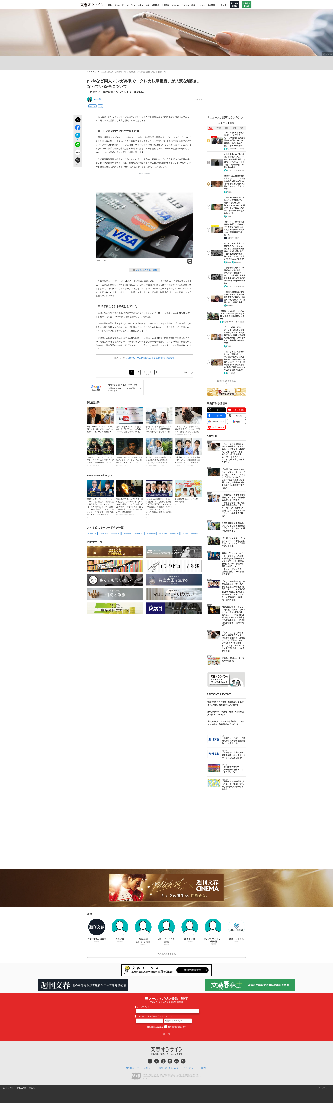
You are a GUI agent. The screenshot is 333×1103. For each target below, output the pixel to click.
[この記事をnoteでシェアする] (77, 153)
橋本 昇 (229, 262)
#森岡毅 (185, 533)
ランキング (118, 5)
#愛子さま (104, 533)
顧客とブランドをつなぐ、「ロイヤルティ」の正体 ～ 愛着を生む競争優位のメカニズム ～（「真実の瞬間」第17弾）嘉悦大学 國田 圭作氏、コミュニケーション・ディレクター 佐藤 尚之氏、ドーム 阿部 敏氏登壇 (100, 508)
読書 (193, 5)
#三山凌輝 (163, 533)
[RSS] (183, 1061)
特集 (139, 5)
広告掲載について (132, 1068)
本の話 (32, 1088)
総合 (232, 123)
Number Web (8, 1088)
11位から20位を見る (226, 381)
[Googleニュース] (170, 1061)
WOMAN (175, 5)
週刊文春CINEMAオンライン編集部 (233, 322)
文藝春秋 (165, 5)
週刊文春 (155, 5)
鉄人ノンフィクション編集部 (235, 149)
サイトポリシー (189, 1068)
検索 (224, 5)
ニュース (96, 72)
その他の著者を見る (166, 954)
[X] (156, 1061)
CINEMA (185, 5)
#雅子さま (92, 533)
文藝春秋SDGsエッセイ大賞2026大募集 (186, 501)
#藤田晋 (194, 533)
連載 (147, 5)
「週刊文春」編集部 (233, 238)
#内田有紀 (127, 533)
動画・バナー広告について (168, 1068)
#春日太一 (174, 533)
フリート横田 (231, 373)
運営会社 (204, 1068)
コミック (201, 5)
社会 (100, 106)
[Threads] (163, 1061)
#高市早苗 (115, 533)
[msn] (176, 1061)
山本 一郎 (97, 99)
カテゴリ (129, 5)
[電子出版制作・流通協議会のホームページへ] (136, 1076)
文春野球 (211, 5)
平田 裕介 (230, 192)
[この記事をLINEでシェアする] (77, 145)
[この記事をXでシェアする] (77, 120)
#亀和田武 (138, 533)
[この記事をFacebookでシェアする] (77, 128)
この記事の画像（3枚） (147, 270)
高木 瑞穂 (238, 262)
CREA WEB (21, 1088)
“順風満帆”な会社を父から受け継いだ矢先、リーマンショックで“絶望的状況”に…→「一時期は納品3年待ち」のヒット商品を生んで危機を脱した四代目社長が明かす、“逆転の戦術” (129, 506)
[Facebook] (150, 1061)
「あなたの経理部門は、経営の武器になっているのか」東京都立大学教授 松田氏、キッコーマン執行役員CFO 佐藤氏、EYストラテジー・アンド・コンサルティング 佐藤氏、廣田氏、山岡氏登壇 (159, 508)
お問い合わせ (149, 1068)
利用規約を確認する (155, 1027)
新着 (110, 5)
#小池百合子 (150, 533)
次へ (186, 372)
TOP (88, 72)
